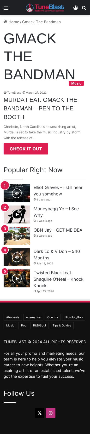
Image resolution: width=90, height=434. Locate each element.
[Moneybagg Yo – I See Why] (17, 214)
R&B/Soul (39, 325)
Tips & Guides (62, 325)
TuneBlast (14, 92)
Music (10, 325)
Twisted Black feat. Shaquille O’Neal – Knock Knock (59, 279)
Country (52, 317)
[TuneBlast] (45, 7)
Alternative (33, 317)
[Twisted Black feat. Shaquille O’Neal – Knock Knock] (17, 278)
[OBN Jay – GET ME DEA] (17, 236)
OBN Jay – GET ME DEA (58, 230)
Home (13, 21)
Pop (23, 325)
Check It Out (26, 148)
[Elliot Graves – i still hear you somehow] (17, 193)
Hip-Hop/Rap (74, 317)
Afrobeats (12, 317)
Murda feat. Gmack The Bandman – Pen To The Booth (40, 108)
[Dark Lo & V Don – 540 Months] (17, 257)
